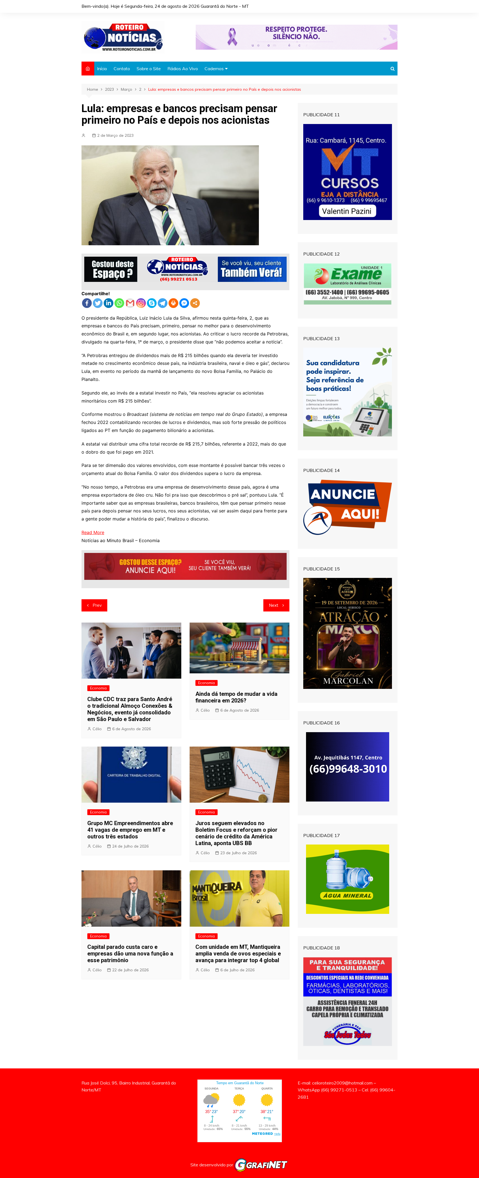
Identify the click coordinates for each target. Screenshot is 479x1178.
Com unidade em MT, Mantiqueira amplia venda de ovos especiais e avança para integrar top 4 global (238, 954)
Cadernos (214, 68)
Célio (97, 728)
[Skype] (152, 303)
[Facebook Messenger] (184, 303)
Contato (122, 68)
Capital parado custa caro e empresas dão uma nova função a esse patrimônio (130, 954)
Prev (97, 605)
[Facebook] (87, 303)
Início (102, 68)
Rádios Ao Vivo (182, 68)
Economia (98, 688)
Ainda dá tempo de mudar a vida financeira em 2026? (236, 697)
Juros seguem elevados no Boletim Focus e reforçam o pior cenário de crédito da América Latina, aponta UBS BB (236, 833)
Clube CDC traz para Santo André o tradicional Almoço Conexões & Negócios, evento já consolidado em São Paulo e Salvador (129, 709)
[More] (195, 303)
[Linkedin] (108, 303)
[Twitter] (98, 303)
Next (273, 605)
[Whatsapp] (119, 303)
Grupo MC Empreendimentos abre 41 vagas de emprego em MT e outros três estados (130, 830)
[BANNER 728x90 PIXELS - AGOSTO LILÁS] (297, 36)
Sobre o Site (149, 68)
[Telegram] (162, 303)
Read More (92, 532)
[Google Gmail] (130, 303)
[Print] (173, 303)
